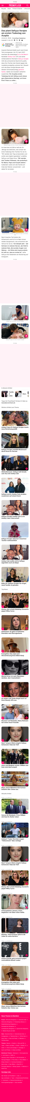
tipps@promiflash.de (8, 403)
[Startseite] (15, 5)
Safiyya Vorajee (23, 59)
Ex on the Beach (22, 54)
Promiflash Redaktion (19, 38)
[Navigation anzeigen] (2, 5)
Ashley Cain (12, 56)
